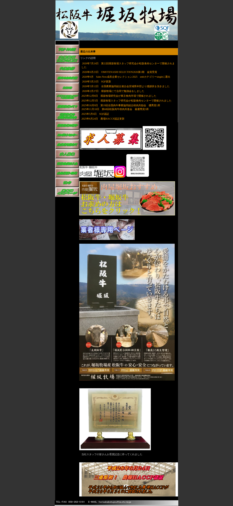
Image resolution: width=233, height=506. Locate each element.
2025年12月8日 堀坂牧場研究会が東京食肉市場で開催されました (118, 95)
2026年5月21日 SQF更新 (96, 81)
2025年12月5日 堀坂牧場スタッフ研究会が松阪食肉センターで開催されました (126, 100)
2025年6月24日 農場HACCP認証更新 (102, 118)
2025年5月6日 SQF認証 (95, 114)
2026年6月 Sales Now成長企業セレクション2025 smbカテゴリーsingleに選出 (125, 76)
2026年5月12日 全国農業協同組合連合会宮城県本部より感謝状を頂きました (126, 86)
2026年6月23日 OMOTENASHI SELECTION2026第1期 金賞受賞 (119, 72)
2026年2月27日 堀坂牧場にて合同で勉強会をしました (112, 91)
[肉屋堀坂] (127, 214)
